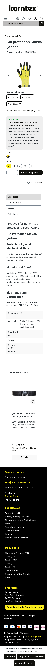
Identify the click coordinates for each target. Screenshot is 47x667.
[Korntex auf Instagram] (10, 500)
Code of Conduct (13, 530)
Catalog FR (10, 567)
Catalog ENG (11, 560)
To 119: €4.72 (27, 97)
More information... (32, 651)
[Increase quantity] (15, 172)
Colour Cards (11, 570)
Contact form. (11, 496)
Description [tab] (13, 197)
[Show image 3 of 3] (29, 86)
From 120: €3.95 (14, 104)
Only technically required (31, 656)
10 (25, 166)
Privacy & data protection (17, 516)
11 (32, 166)
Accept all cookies (24, 663)
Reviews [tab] (11, 208)
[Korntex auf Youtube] (14, 500)
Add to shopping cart (30, 172)
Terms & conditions (14, 513)
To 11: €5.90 (13, 97)
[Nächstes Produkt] (42, 418)
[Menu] (6, 18)
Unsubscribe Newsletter (16, 537)
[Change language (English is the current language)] (17, 18)
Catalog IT (10, 563)
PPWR (8, 577)
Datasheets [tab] (13, 214)
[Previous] (8, 74)
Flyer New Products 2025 (17, 553)
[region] (24, 74)
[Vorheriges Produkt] (7, 418)
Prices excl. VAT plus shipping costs (23, 110)
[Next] (41, 74)
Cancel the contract (14, 527)
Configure (10, 656)
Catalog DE (10, 556)
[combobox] (21, 23)
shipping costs (34, 636)
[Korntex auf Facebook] (7, 500)
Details (24, 457)
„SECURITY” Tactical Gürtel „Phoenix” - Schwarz (23, 415)
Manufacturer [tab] (14, 202)
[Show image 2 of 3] (24, 86)
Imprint (8, 534)
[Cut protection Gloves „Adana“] (24, 74)
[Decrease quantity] (9, 172)
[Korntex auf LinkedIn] (17, 500)
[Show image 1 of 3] (20, 86)
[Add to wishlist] (32, 401)
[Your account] (35, 18)
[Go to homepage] (23, 8)
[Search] (41, 23)
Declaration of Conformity (17, 574)
